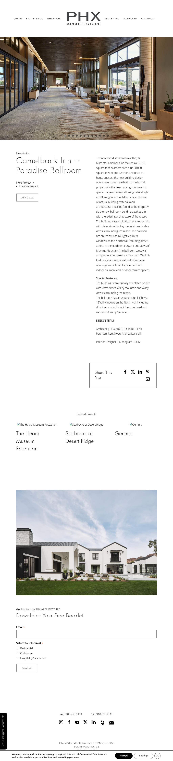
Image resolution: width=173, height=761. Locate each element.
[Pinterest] (147, 371)
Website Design (84, 722)
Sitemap (86, 726)
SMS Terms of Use (105, 714)
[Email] (147, 379)
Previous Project (28, 186)
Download (26, 639)
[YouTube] (77, 694)
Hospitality (22, 153)
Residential (26, 620)
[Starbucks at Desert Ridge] (86, 424)
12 (108, 136)
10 (100, 136)
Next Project (23, 182)
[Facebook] (125, 371)
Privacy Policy (65, 714)
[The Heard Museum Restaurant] (37, 424)
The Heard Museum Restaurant (28, 441)
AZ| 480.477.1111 (71, 686)
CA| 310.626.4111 (102, 686)
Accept (124, 755)
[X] (133, 371)
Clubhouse (26, 625)
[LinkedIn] (140, 371)
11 (104, 136)
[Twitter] (85, 694)
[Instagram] (61, 694)
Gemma (124, 433)
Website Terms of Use (84, 714)
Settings (143, 755)
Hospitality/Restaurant (33, 629)
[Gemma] (136, 424)
